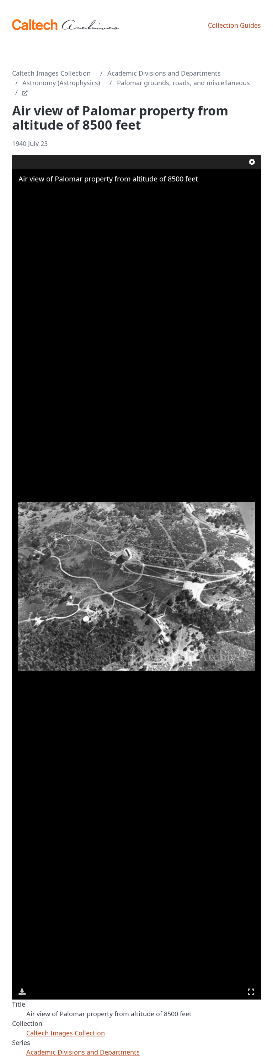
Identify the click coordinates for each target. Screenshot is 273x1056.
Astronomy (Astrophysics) (61, 82)
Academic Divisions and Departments (164, 73)
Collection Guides (234, 25)
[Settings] (252, 162)
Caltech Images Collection (51, 73)
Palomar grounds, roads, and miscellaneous (183, 82)
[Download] (22, 992)
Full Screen (251, 992)
